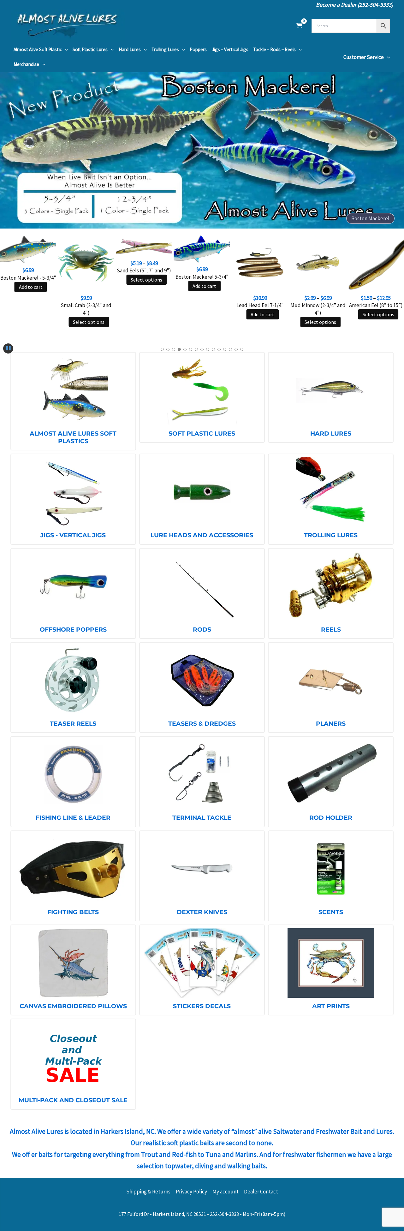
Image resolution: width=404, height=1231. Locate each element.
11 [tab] (219, 349)
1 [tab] (162, 349)
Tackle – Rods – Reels (274, 49)
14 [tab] (236, 349)
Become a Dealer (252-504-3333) (354, 4)
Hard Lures (130, 49)
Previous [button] (12, 150)
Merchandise (26, 64)
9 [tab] (207, 349)
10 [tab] (213, 349)
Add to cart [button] (31, 287)
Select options (88, 322)
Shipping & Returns (148, 1191)
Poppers (198, 49)
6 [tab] (190, 349)
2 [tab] (167, 349)
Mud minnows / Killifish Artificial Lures (346, 218)
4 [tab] (179, 349)
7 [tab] (196, 349)
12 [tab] (224, 349)
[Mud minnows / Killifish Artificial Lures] (202, 150)
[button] (65, 50)
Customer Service (363, 57)
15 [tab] (241, 349)
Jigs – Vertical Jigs (230, 49)
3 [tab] (173, 349)
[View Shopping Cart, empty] (299, 26)
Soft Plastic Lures (90, 49)
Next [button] (392, 150)
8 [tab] (202, 349)
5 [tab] (185, 349)
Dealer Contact (261, 1191)
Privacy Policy (191, 1191)
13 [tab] (230, 349)
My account (225, 1191)
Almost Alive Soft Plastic (38, 49)
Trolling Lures (165, 49)
